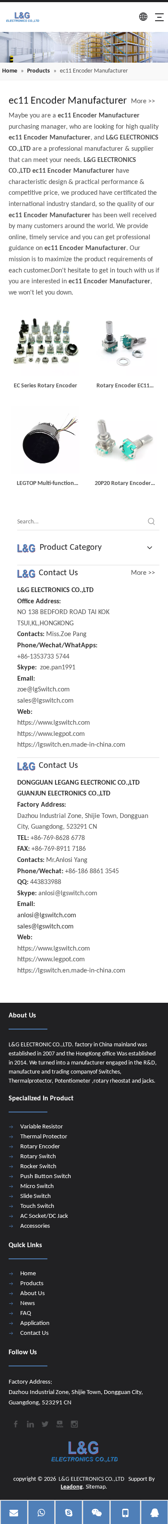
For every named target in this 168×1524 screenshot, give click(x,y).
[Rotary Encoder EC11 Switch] (123, 342)
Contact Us (34, 1333)
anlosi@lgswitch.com (46, 915)
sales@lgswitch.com (45, 926)
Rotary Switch (38, 1156)
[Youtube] (59, 1423)
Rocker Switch (38, 1166)
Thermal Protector (43, 1137)
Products (32, 1283)
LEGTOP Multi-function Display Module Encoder (45, 484)
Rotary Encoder (40, 1147)
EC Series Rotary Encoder (45, 386)
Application (35, 1323)
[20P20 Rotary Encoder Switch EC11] (123, 439)
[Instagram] (73, 1423)
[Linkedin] (29, 1423)
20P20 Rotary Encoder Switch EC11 (123, 484)
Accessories (35, 1226)
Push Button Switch (45, 1176)
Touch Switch (37, 1206)
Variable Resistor (41, 1127)
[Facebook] (15, 1423)
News (27, 1303)
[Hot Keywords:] (151, 522)
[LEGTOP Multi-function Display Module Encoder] (45, 439)
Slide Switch (35, 1196)
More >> (143, 101)
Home (28, 1274)
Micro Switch (37, 1186)
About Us (32, 1293)
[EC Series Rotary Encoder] (45, 342)
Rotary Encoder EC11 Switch (122, 387)
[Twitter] (44, 1423)
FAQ (25, 1313)
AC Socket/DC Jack (44, 1216)
